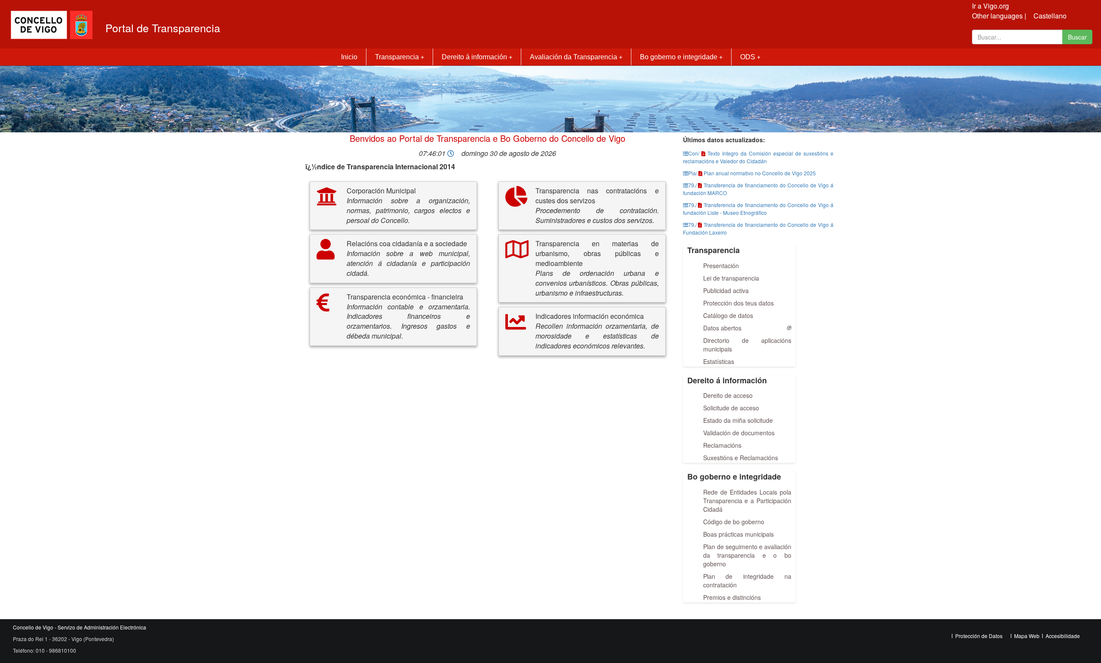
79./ (692, 185)
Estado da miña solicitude (738, 420)
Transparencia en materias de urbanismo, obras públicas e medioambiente (597, 253)
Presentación (721, 265)
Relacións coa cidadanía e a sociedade (407, 243)
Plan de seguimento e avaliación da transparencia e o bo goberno (747, 555)
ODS (750, 57)
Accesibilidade (1063, 635)
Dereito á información (477, 57)
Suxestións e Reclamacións (740, 457)
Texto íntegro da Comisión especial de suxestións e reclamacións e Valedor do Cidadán (758, 157)
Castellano (1050, 16)
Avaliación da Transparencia (576, 57)
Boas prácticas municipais (738, 534)
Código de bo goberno (733, 521)
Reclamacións (722, 445)
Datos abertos (722, 328)
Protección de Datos (979, 635)
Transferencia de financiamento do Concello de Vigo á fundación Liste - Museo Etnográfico (758, 208)
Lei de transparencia (731, 278)
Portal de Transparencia (162, 27)
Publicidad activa (726, 290)
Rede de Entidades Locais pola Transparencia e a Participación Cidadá (747, 500)
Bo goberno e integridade (681, 57)
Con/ (693, 153)
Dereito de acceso (728, 395)
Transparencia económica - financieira (405, 297)
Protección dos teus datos (738, 303)
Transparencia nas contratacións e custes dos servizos (597, 195)
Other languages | (999, 16)
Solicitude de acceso (731, 407)
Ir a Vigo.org (990, 6)
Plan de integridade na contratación (747, 580)
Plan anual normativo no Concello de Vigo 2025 (760, 173)
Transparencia (399, 57)
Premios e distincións (732, 597)
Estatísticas (718, 361)
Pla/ (692, 173)
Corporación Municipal (381, 191)
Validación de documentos (739, 432)
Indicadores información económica (589, 316)
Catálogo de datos (728, 315)
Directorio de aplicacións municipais (747, 344)
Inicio (349, 57)
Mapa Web (1026, 635)
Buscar (1077, 37)
